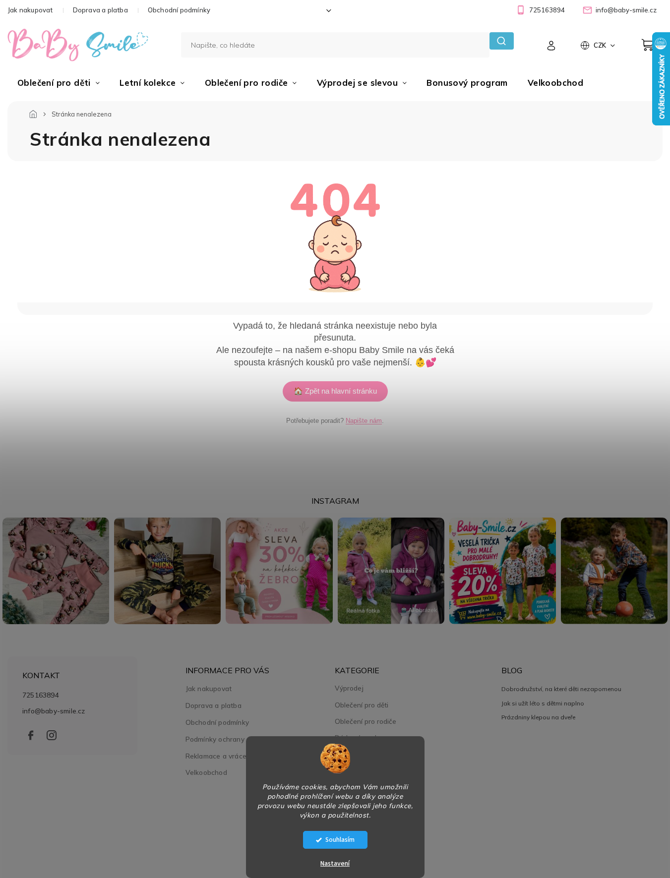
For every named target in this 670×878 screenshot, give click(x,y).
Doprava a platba (100, 10)
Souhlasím (340, 839)
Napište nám (364, 420)
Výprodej (349, 688)
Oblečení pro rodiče (365, 721)
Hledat (501, 41)
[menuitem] (58, 83)
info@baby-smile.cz (53, 710)
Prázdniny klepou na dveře (538, 717)
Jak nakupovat (30, 10)
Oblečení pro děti (361, 705)
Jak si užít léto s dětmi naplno (542, 703)
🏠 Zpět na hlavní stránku (335, 391)
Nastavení (335, 864)
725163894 (40, 695)
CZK (601, 45)
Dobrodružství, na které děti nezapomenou (561, 689)
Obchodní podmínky (179, 10)
